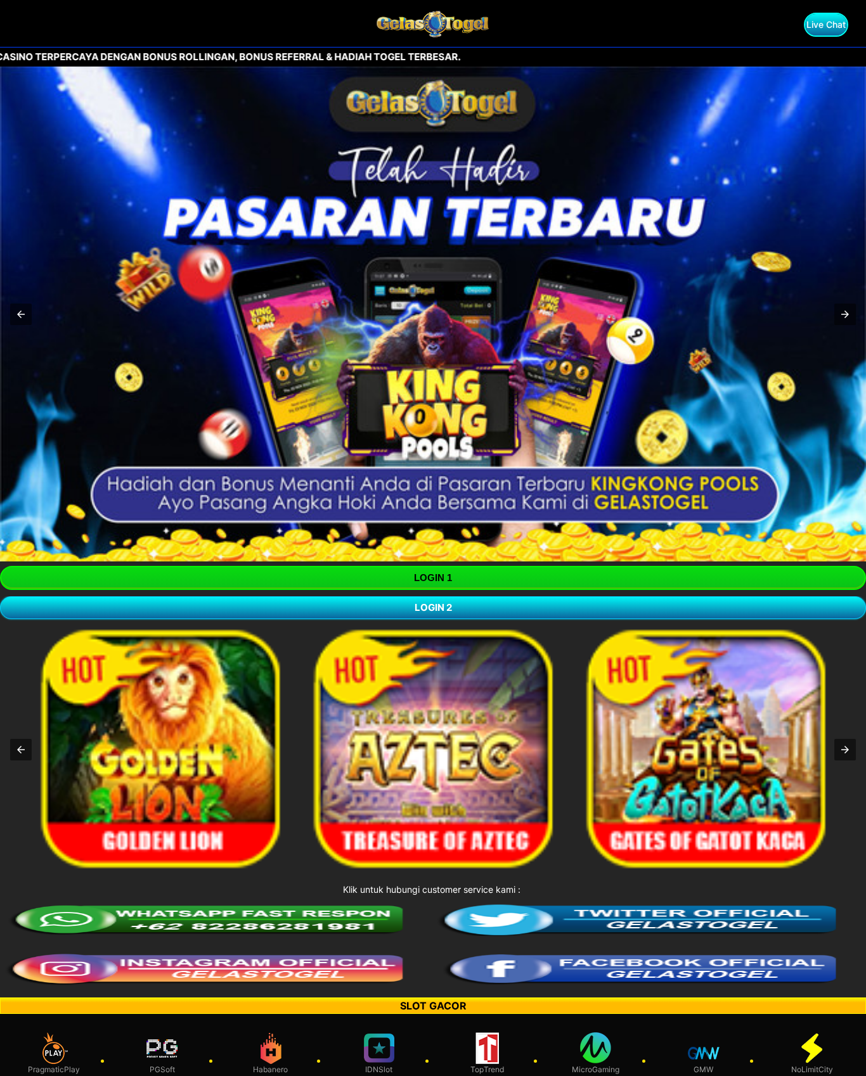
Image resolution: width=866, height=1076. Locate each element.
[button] (21, 314)
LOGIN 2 (433, 607)
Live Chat (826, 24)
